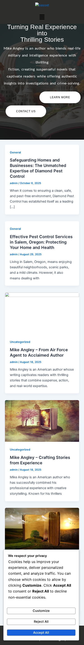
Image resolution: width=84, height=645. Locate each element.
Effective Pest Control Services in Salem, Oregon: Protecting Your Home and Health (41, 242)
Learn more (60, 97)
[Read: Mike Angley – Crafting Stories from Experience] (42, 421)
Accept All (41, 633)
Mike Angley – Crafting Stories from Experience (40, 460)
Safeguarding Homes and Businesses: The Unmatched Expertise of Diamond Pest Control (38, 167)
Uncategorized (20, 342)
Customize (41, 611)
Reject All (41, 622)
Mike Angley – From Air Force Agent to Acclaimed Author (39, 352)
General (15, 152)
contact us (26, 111)
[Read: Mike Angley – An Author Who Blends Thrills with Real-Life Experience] (42, 528)
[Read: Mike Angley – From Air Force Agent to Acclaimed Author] (42, 313)
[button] (41, 17)
